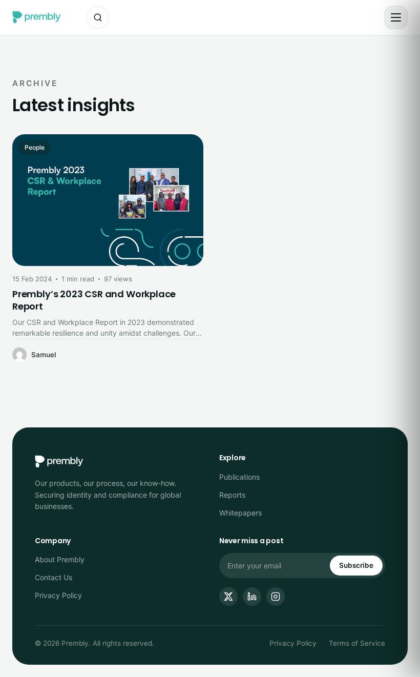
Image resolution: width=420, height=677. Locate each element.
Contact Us (53, 577)
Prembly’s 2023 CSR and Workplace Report (94, 300)
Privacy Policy (58, 595)
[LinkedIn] (252, 596)
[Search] (98, 17)
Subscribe (356, 565)
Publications (239, 477)
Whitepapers (240, 512)
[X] (228, 596)
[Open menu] (396, 17)
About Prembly (60, 559)
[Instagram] (275, 596)
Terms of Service (357, 643)
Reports (232, 494)
